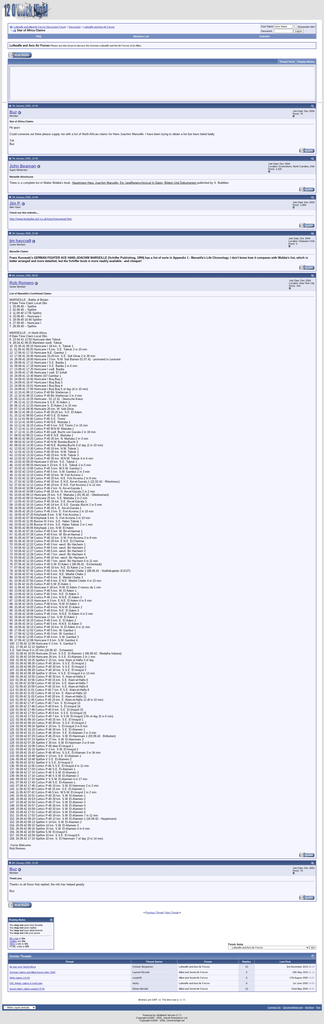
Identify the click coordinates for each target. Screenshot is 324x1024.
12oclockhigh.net (293, 1007)
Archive (309, 1007)
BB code (14, 938)
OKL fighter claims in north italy (26, 983)
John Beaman (22, 166)
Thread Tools (287, 61)
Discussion (75, 27)
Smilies (13, 941)
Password (266, 31)
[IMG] (12, 943)
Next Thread (172, 912)
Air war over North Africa (22, 966)
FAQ (38, 36)
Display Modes (306, 61)
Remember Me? (306, 27)
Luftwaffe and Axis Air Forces (99, 27)
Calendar (264, 36)
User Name (267, 26)
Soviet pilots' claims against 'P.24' (27, 988)
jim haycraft (20, 240)
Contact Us (274, 1007)
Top (318, 1007)
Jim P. (15, 203)
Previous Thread (154, 912)
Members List (141, 36)
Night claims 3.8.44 (19, 977)
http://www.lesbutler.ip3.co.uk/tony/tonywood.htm (40, 219)
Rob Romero (21, 283)
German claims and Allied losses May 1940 (32, 972)
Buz (13, 112)
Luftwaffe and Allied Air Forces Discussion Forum (40, 27)
